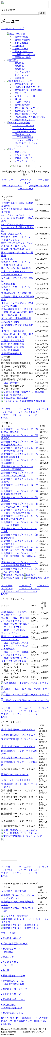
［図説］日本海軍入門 (12, 340)
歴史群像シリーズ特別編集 (27, 90)
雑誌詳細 (26, 1018)
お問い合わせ (8, 1024)
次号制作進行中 (21, 39)
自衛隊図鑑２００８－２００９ (17, 309)
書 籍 (17, 99)
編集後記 (18, 45)
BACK (4, 417)
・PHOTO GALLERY (24, 131)
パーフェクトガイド (12, 185)
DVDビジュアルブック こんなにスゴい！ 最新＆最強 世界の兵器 (17, 218)
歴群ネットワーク (22, 158)
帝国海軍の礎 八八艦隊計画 (16, 293)
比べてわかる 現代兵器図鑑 (16, 268)
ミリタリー (7, 179)
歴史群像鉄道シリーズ (24, 114)
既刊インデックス (22, 51)
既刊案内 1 (19, 66)
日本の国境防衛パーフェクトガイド (19, 735)
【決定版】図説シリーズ (26, 87)
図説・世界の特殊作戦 (12, 344)
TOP (3, 933)
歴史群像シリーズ (22, 84)
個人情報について (23, 1021)
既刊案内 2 (19, 69)
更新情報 (18, 78)
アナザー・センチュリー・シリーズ (19, 415)
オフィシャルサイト (23, 161)
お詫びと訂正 (40, 1021)
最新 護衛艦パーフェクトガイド (18, 729)
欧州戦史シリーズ (22, 111)
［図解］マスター (22, 102)
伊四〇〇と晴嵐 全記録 (13, 331)
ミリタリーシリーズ (23, 96)
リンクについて (21, 155)
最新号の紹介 (20, 37)
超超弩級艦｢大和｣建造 (12, 347)
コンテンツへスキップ (12, 28)
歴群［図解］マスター (13, 975)
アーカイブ (25, 179)
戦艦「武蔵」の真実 (11, 233)
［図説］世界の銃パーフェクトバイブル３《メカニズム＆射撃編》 (14, 646)
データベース (20, 48)
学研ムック (19, 93)
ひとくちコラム (21, 72)
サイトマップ (20, 75)
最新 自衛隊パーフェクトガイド (18, 746)
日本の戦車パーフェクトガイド (17, 757)
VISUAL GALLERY (23, 125)
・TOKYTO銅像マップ (25, 140)
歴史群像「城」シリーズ (26, 108)
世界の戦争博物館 (10, 350)
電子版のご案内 (21, 57)
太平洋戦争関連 (21, 105)
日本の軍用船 (8, 284)
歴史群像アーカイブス (24, 143)
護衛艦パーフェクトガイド (14, 774)
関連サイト (19, 152)
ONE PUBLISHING (10, 1018)
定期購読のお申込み (23, 54)
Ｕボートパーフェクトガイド (16, 780)
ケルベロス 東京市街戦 (13, 891)
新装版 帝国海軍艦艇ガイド (16, 249)
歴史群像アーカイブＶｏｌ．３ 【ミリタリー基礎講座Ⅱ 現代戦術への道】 (19, 556)
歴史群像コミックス (23, 119)
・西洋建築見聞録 (22, 137)
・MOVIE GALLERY (24, 128)
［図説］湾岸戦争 (10, 383)
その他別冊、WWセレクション (29, 116)
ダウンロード (20, 146)
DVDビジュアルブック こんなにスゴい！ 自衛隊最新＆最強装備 (17, 227)
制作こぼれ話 (20, 42)
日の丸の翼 (7, 259)
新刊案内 (18, 63)
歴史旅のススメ (21, 134)
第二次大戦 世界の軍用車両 (16, 318)
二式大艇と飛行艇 (10, 321)
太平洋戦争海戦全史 (11, 353)
